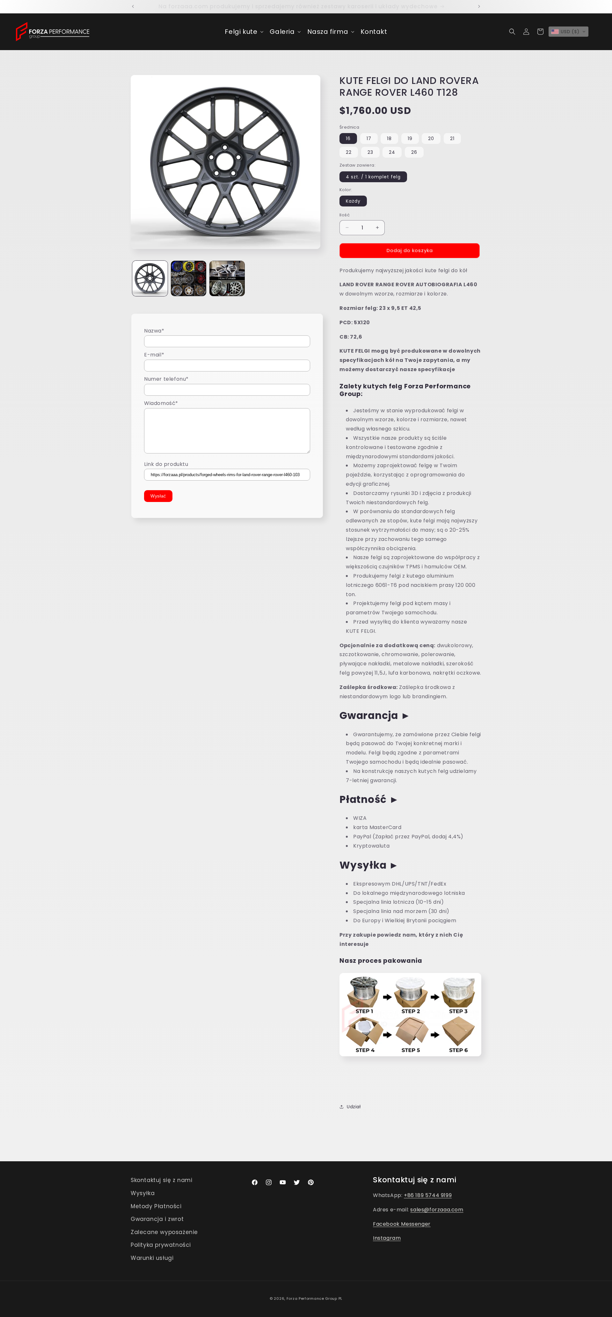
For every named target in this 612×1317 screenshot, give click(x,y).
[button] (243, 32)
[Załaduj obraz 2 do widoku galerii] (188, 278)
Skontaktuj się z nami (162, 1180)
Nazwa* (154, 330)
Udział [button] (354, 1107)
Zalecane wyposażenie (164, 1232)
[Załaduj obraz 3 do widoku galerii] (227, 278)
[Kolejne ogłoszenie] (479, 6)
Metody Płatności (156, 1206)
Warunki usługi (152, 1258)
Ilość (344, 215)
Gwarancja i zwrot (157, 1219)
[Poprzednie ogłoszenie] (133, 6)
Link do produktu (166, 464)
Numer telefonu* (166, 379)
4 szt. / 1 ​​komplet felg (373, 177)
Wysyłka (143, 1193)
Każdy (353, 201)
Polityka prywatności (161, 1245)
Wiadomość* (161, 403)
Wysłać (158, 496)
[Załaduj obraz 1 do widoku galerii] (150, 278)
